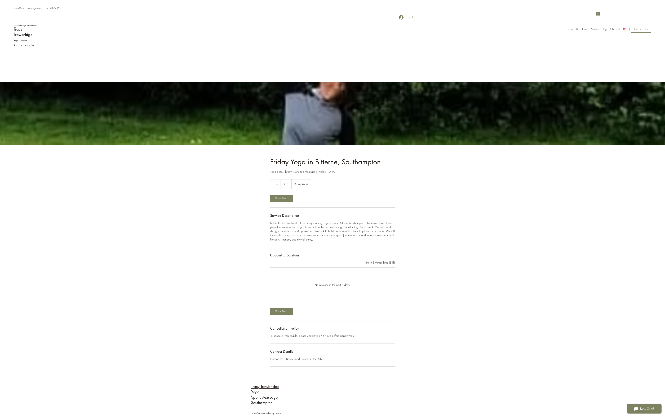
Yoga (256, 391)
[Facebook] (630, 29)
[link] (281, 198)
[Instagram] (624, 29)
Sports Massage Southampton (25, 25)
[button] (598, 12)
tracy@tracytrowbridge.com (28, 8)
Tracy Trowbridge (265, 386)
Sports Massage (265, 397)
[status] (380, 262)
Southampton (262, 402)
